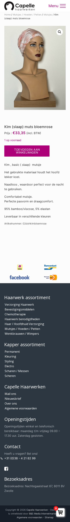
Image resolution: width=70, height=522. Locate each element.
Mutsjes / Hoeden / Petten (27, 14)
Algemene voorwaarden (21, 408)
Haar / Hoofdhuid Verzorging (24, 324)
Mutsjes (48, 14)
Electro (9, 366)
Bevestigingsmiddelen (19, 309)
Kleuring (10, 356)
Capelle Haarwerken (37, 510)
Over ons (11, 403)
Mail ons (10, 394)
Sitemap (49, 517)
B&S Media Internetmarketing (44, 513)
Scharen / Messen (17, 371)
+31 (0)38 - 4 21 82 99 (20, 458)
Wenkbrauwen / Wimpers (22, 334)
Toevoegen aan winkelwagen (27, 151)
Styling (9, 361)
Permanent (12, 352)
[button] (63, 5)
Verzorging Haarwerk (19, 305)
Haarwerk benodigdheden (22, 319)
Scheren (10, 376)
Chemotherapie (15, 314)
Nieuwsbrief (13, 399)
